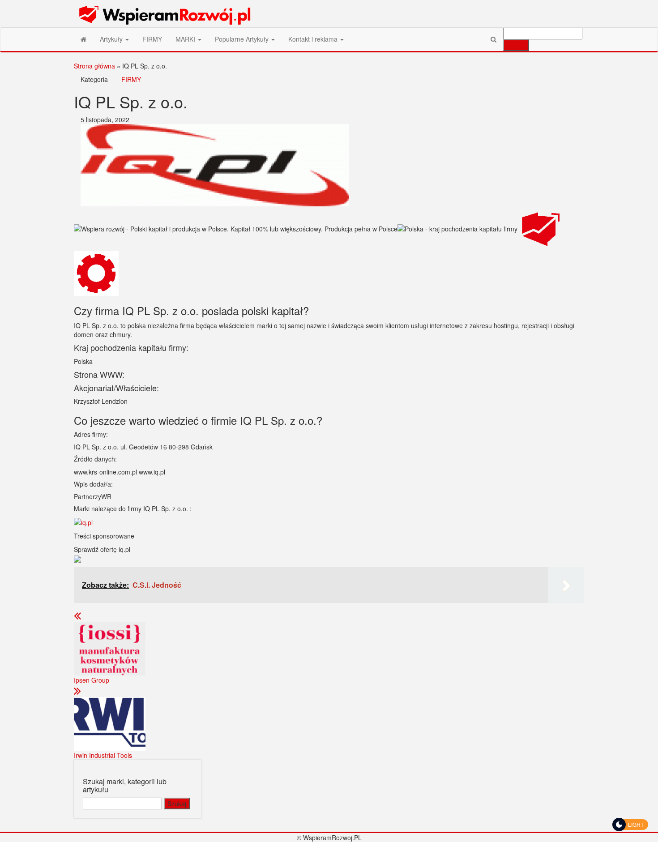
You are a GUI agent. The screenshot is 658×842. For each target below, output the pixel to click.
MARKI (186, 38)
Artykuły (112, 38)
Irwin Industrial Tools (103, 755)
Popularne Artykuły (242, 38)
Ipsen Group (91, 679)
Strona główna (94, 65)
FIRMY (152, 38)
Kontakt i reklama (313, 38)
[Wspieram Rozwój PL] (83, 39)
